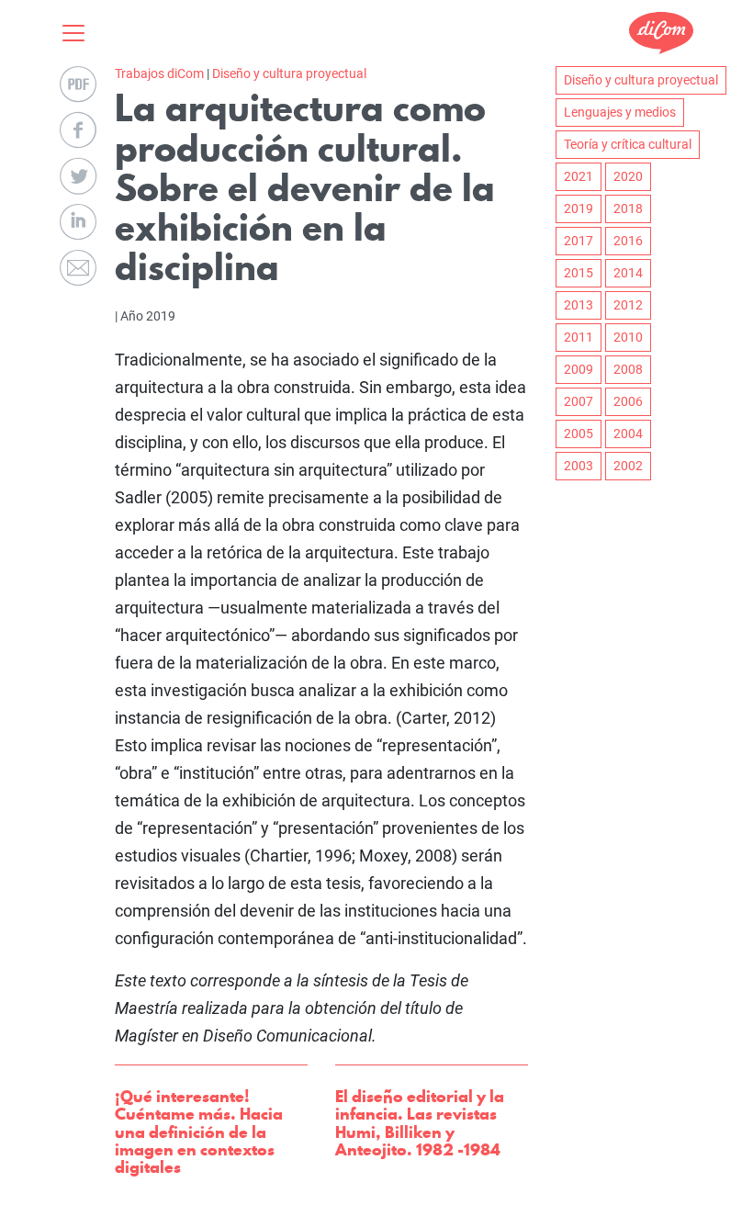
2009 (578, 369)
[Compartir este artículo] (78, 130)
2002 (628, 465)
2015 (578, 272)
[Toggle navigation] (79, 33)
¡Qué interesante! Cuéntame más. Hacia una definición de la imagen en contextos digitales (199, 1131)
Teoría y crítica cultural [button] (627, 144)
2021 (578, 176)
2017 (578, 240)
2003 (578, 465)
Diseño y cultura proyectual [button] (641, 80)
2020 (628, 176)
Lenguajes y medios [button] (620, 112)
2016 (628, 240)
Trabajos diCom (159, 73)
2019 (578, 208)
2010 (628, 337)
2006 (628, 401)
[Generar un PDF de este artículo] (78, 84)
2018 (628, 208)
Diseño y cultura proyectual (289, 73)
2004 (628, 433)
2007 (578, 401)
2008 (628, 369)
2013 (578, 305)
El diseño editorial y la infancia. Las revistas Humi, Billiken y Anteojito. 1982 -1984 (419, 1123)
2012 (628, 305)
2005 (578, 433)
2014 (628, 272)
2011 (578, 337)
